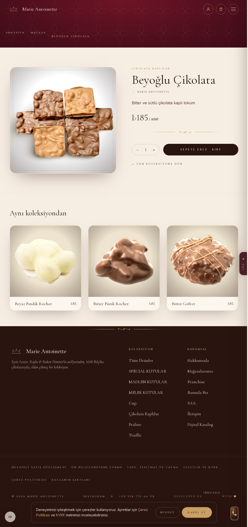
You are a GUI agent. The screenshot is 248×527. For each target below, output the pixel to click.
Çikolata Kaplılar (144, 413)
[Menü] (233, 9)
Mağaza (38, 32)
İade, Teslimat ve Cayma (152, 467)
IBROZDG (212, 493)
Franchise (196, 381)
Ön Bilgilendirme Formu (97, 467)
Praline (135, 424)
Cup (133, 403)
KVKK (60, 515)
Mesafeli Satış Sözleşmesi (39, 467)
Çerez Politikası (29, 480)
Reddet (167, 512)
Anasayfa (15, 32)
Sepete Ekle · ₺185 (200, 149)
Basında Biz (197, 392)
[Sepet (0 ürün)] (221, 9)
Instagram (94, 496)
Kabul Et (197, 512)
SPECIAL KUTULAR (148, 371)
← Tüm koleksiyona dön (157, 164)
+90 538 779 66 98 (137, 496)
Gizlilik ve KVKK (200, 467)
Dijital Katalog (200, 424)
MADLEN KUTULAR (148, 381)
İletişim (194, 413)
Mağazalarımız (200, 371)
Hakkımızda (198, 360)
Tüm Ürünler (141, 360)
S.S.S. (191, 403)
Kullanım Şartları (71, 480)
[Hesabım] (208, 9)
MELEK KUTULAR (146, 392)
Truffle (135, 435)
